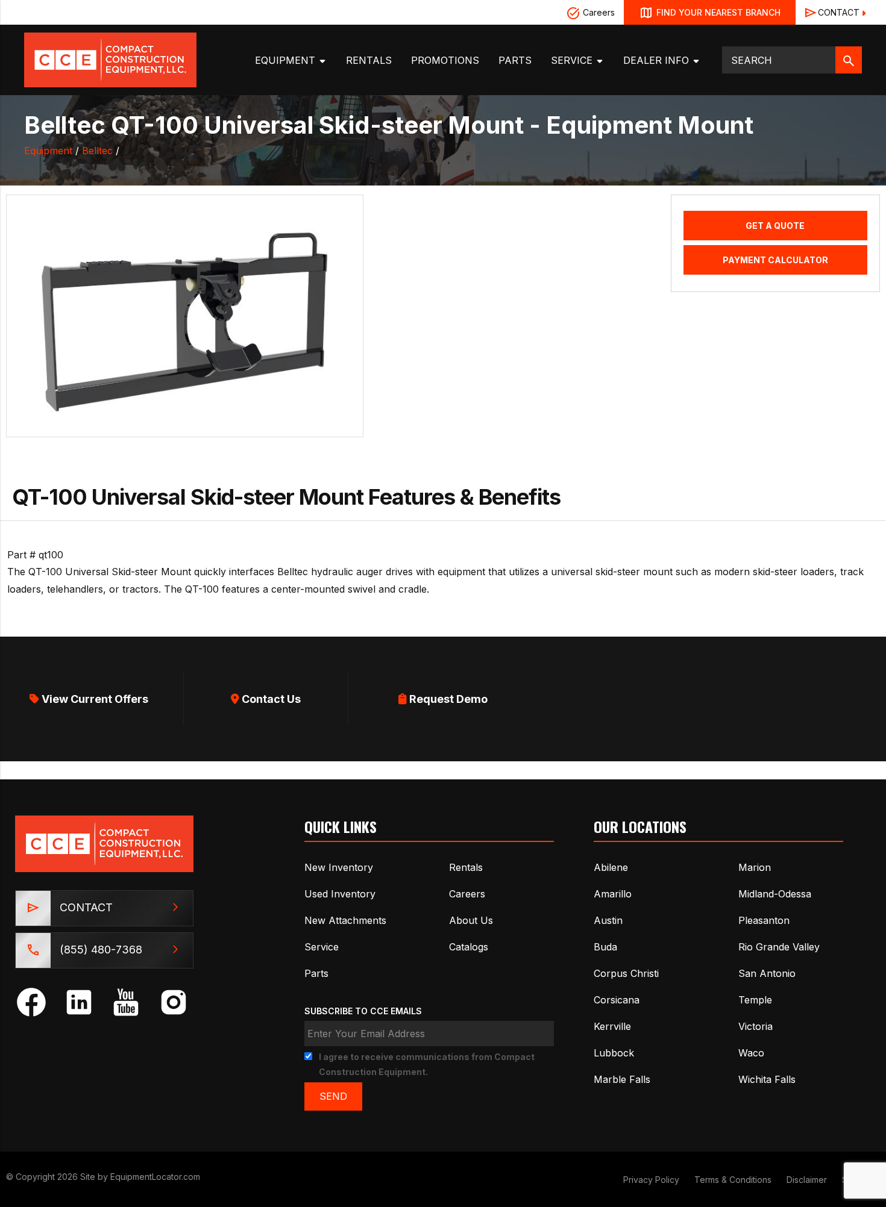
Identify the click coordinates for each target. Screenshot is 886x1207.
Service (573, 60)
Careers (597, 12)
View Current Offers (93, 699)
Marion (754, 867)
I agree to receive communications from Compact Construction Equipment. (427, 1064)
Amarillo (613, 894)
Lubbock (614, 1053)
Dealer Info (657, 60)
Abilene (611, 867)
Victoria (755, 1026)
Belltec (97, 151)
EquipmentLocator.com (155, 1176)
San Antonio (767, 973)
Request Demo (447, 699)
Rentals (369, 60)
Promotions (445, 60)
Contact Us (270, 699)
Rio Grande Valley (779, 947)
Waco (751, 1053)
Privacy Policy (651, 1179)
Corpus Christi (626, 973)
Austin (608, 920)
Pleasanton (764, 920)
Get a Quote (775, 225)
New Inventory (338, 867)
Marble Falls (622, 1079)
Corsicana (616, 1000)
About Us (471, 920)
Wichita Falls (767, 1079)
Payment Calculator (775, 260)
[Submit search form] (848, 59)
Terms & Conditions (732, 1179)
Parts (515, 60)
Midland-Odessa (774, 894)
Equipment (286, 60)
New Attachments (345, 920)
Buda (605, 947)
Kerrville (612, 1026)
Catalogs (468, 947)
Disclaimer (807, 1179)
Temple (755, 1000)
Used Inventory (339, 894)
